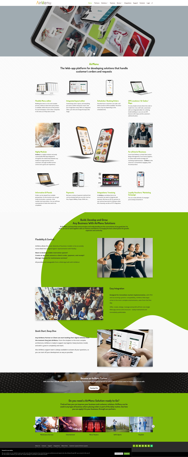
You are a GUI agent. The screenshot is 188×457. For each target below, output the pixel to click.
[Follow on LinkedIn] (148, 446)
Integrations (127, 3)
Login (148, 3)
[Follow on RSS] (146, 446)
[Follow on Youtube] (140, 446)
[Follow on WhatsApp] (151, 446)
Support (135, 3)
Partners (96, 3)
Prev (34, 426)
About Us (37, 446)
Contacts (142, 3)
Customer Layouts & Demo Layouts (78, 446)
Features (112, 3)
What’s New (64, 446)
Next (153, 426)
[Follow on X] (137, 446)
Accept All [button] (127, 453)
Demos (119, 3)
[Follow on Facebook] (134, 446)
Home (90, 3)
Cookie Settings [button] (118, 453)
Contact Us (94, 388)
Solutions (104, 3)
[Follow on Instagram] (143, 446)
